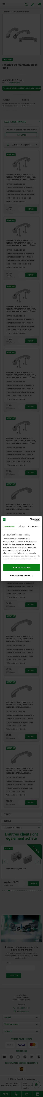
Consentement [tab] (9, 526)
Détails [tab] (21, 526)
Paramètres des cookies (20, 575)
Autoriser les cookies (21, 567)
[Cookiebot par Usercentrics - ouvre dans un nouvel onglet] (30, 519)
